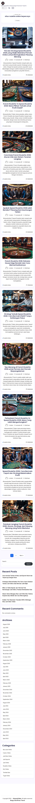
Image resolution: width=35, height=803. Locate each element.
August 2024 (6, 702)
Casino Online (6, 753)
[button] (4, 7)
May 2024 (5, 712)
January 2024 (6, 725)
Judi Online (6, 762)
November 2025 (7, 653)
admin (11, 59)
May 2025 (5, 673)
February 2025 (7, 683)
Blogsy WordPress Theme (17, 800)
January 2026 (6, 647)
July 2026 (5, 627)
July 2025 (5, 666)
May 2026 (5, 634)
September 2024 (7, 699)
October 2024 (7, 696)
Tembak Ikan (6, 772)
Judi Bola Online (7, 756)
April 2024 (5, 715)
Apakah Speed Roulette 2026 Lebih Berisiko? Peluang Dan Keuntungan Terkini (17, 210)
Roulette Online (7, 766)
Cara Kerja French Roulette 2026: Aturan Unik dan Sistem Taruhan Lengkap (17, 157)
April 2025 (5, 676)
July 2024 (5, 706)
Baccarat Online (7, 749)
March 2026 (6, 640)
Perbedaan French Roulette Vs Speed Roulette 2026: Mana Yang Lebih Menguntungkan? (17, 420)
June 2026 (6, 631)
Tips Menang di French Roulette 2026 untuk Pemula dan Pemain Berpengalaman (17, 369)
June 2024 (6, 709)
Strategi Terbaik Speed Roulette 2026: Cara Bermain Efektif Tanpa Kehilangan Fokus (18, 316)
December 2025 (7, 650)
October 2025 (7, 657)
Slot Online (6, 769)
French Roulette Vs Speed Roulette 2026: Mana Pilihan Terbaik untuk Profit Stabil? (17, 106)
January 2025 (6, 686)
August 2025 (6, 663)
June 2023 (6, 732)
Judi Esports (6, 759)
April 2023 (5, 738)
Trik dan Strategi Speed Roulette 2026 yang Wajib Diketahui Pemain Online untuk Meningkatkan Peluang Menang (17, 54)
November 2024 (7, 693)
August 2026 (6, 624)
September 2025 (7, 660)
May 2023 (5, 735)
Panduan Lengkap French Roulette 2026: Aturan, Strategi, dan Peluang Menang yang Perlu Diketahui (17, 526)
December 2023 (7, 729)
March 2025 (6, 680)
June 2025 (6, 670)
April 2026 (5, 637)
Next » (21, 555)
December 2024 (7, 689)
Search (4, 561)
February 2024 (7, 722)
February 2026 (7, 644)
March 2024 (6, 719)
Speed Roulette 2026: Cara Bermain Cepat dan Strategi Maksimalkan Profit (17, 473)
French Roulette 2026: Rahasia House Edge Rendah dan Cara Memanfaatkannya (17, 263)
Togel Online (6, 775)
